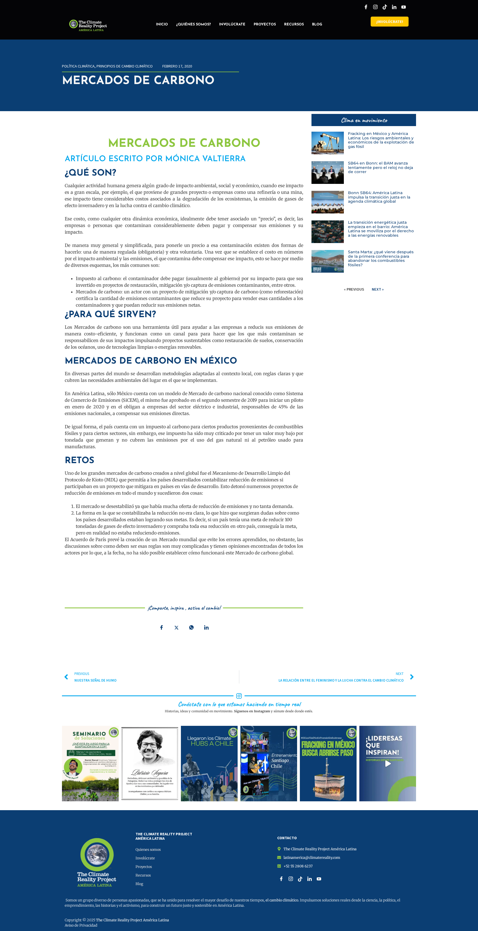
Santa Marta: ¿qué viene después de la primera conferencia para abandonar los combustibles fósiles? (381, 258)
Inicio (162, 24)
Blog (317, 24)
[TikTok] (385, 7)
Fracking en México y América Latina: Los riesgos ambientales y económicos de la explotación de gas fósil (381, 140)
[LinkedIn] (394, 7)
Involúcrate (232, 24)
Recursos (294, 24)
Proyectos (265, 24)
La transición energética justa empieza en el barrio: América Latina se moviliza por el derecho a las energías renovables (381, 229)
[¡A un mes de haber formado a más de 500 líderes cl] (268, 763)
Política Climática (78, 66)
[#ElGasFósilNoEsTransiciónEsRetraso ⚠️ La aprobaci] (328, 763)
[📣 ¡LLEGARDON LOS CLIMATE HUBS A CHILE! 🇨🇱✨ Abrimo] (209, 763)
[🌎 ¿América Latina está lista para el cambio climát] (90, 763)
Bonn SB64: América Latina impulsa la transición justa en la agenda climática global (379, 197)
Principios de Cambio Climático (125, 66)
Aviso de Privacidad (81, 925)
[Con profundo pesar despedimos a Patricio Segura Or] (149, 763)
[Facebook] (366, 7)
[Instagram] (375, 7)
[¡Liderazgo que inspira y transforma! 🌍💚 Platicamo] (387, 763)
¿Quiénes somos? (193, 24)
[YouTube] (403, 7)
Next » (378, 289)
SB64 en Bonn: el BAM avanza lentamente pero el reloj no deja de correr (380, 167)
